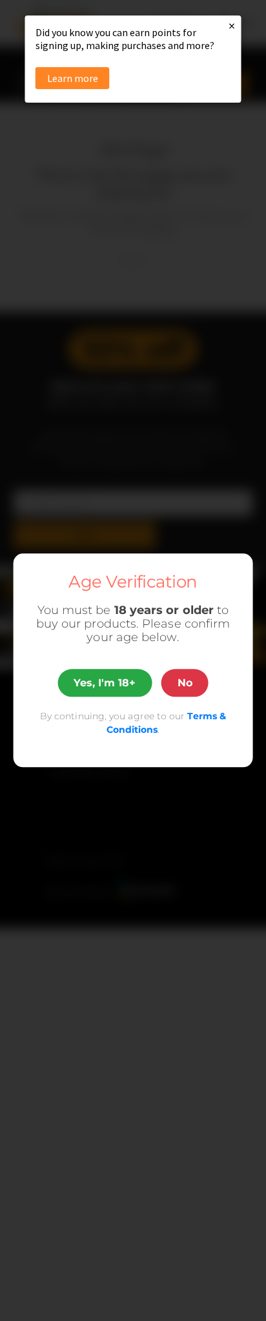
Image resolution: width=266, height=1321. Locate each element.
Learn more (72, 78)
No (185, 683)
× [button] (232, 25)
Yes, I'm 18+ (105, 683)
